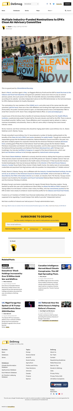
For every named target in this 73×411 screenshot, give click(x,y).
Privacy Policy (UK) (56, 376)
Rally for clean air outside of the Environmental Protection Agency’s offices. (28, 205)
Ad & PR (28, 357)
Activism (28, 371)
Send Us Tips (54, 365)
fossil (33, 178)
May (25, 92)
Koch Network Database (9, 372)
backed (41, 178)
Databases (5, 355)
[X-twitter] (50, 3)
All (24, 229)
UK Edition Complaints (57, 379)
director (44, 163)
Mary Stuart (43, 276)
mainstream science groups (49, 152)
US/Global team (34, 229)
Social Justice (30, 360)
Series (4, 357)
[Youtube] (59, 394)
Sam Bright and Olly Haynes (47, 311)
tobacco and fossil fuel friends (58, 191)
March (9, 92)
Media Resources (55, 363)
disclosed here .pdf (46, 148)
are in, (34, 105)
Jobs (52, 371)
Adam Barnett (7, 313)
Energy (28, 352)
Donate (67, 4)
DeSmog (16, 4)
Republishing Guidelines (57, 360)
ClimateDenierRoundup (25, 88)
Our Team (53, 355)
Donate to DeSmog (56, 368)
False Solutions (31, 368)
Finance (28, 376)
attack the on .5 (51, 186)
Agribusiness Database (9, 370)
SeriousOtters (11, 406)
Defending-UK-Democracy (50, 320)
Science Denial (30, 355)
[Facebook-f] (47, 3)
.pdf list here (13, 107)
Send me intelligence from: (13, 229)
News (3, 352)
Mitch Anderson (7, 281)
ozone (32, 137)
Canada (28, 373)
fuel (37, 178)
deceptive (24, 178)
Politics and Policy (32, 365)
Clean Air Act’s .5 (19, 137)
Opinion (28, 379)
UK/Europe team (47, 229)
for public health (47, 137)
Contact (52, 357)
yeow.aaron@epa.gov (55, 112)
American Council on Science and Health (34, 173)
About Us (53, 352)
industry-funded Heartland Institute (52, 171)
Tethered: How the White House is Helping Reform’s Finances (48, 305)
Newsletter (53, 391)
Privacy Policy (54, 373)
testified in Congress (25, 150)
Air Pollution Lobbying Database (9, 376)
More (49, 10)
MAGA (7, 327)
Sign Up (63, 224)
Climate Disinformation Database (9, 366)
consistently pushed (57, 188)
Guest (10, 26)
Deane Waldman (15, 156)
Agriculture (29, 363)
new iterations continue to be (15, 152)
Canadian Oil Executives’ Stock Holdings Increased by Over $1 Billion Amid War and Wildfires (12, 273)
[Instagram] (62, 394)
